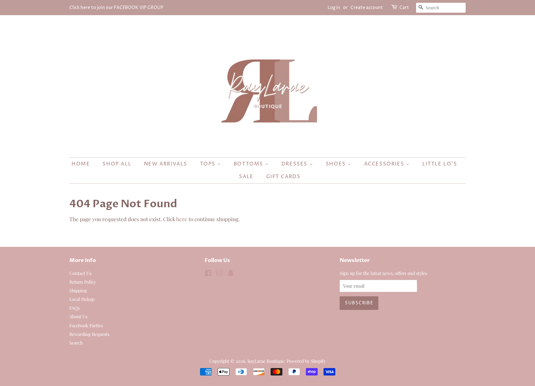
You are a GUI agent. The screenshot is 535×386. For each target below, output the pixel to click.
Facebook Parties (86, 325)
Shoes (337, 164)
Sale (246, 176)
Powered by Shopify (306, 361)
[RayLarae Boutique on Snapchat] (230, 274)
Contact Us (80, 273)
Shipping (78, 290)
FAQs (74, 308)
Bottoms (249, 164)
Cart (404, 8)
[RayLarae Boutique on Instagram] (219, 274)
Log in (334, 8)
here (181, 219)
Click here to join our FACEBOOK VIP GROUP (116, 8)
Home (81, 164)
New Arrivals (165, 164)
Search (76, 343)
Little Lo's (439, 164)
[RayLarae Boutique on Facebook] (208, 274)
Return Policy (82, 282)
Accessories (385, 164)
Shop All (116, 164)
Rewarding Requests (89, 334)
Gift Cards (283, 176)
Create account (366, 8)
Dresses (295, 164)
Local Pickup (81, 299)
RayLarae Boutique (265, 361)
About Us (78, 316)
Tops (208, 164)
